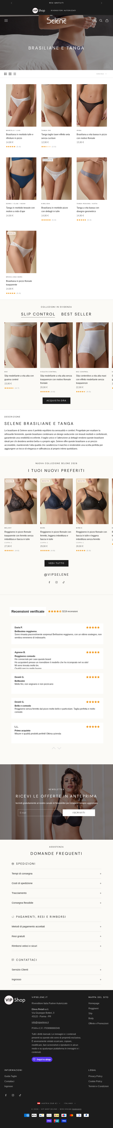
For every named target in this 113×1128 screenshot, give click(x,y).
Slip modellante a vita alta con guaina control (19, 378)
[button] (54, 749)
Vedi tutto (56, 563)
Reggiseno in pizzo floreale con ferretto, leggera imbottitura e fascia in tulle (55, 535)
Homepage (93, 1003)
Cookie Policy (95, 1081)
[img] (54, 611)
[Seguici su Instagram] (56, 582)
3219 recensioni (70, 611)
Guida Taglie (10, 1076)
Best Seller (76, 314)
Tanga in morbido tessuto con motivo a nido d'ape (20, 210)
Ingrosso (8, 1086)
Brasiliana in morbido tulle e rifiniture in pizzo (19, 136)
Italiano (68, 1103)
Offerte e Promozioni (98, 1023)
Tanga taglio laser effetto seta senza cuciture (55, 136)
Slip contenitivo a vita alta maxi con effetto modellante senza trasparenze (91, 379)
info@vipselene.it (40, 1022)
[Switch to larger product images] (5, 74)
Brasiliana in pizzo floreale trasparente (19, 283)
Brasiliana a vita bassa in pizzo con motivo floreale (92, 136)
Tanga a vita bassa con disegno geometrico (88, 210)
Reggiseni (93, 1008)
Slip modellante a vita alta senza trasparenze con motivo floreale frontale (56, 379)
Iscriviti (79, 812)
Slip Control (38, 314)
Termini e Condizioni (98, 1086)
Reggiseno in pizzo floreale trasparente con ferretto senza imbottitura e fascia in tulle (18, 535)
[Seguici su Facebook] (49, 582)
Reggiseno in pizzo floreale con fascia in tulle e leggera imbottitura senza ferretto (91, 535)
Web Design (71, 1109)
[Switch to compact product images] (15, 74)
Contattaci (9, 1081)
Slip (90, 1013)
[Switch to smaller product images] (10, 74)
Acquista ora (56, 400)
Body (91, 1018)
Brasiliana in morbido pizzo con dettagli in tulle (54, 210)
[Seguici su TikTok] (63, 582)
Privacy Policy (95, 1076)
